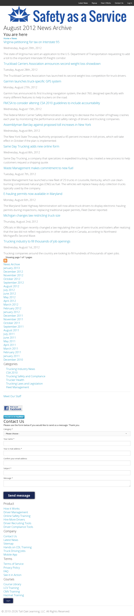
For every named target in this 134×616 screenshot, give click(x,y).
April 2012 (10, 301)
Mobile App (10, 554)
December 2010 (13, 359)
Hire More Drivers (14, 519)
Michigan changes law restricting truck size (32, 215)
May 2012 (10, 297)
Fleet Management (17, 387)
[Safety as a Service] (13, 408)
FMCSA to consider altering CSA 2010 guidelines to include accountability (52, 103)
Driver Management (16, 512)
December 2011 (13, 315)
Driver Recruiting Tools (17, 523)
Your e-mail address (13, 449)
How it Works (106, 3)
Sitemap (8, 543)
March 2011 (11, 348)
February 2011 (12, 352)
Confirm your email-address (15, 459)
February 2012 (12, 308)
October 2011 (12, 323)
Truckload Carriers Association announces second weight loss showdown (52, 64)
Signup (94, 3)
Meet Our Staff (12, 396)
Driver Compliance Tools (18, 527)
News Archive (12, 264)
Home (6, 38)
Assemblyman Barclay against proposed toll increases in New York (47, 125)
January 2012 (12, 312)
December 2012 (13, 271)
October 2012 (12, 279)
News (14, 38)
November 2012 (13, 275)
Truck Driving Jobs (15, 551)
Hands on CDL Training (18, 547)
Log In (129, 3)
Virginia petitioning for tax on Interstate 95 (31, 42)
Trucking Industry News (20, 369)
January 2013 (12, 268)
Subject (7, 468)
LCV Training (11, 588)
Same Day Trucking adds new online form (31, 146)
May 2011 (10, 341)
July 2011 (9, 334)
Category (8, 429)
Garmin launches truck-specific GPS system (32, 81)
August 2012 (11, 286)
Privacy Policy (12, 567)
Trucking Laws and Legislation (24, 383)
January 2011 (12, 356)
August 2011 (11, 330)
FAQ (6, 571)
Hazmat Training (14, 595)
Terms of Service (14, 564)
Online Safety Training (17, 516)
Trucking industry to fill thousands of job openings (37, 241)
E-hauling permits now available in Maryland (33, 194)
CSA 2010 (12, 372)
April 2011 (10, 345)
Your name (9, 439)
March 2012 (11, 304)
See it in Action (12, 575)
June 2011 (10, 337)
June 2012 (10, 293)
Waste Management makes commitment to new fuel (38, 168)
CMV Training (12, 591)
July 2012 (9, 290)
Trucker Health (15, 380)
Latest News (83, 3)
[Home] (67, 14)
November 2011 (13, 319)
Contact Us (119, 3)
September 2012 (14, 282)
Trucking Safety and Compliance (25, 376)
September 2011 (14, 326)
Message (8, 478)
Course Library (12, 584)
